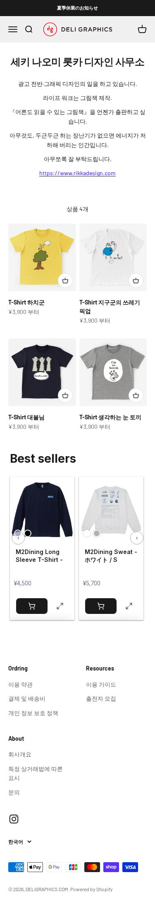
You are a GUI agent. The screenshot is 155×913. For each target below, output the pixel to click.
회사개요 (19, 754)
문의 (14, 792)
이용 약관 (20, 684)
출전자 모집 (101, 698)
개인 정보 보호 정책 (33, 712)
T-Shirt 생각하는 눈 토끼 (110, 417)
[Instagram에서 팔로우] (13, 819)
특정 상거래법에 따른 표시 (35, 773)
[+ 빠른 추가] (65, 280)
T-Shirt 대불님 (26, 417)
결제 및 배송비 (26, 698)
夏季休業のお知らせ (77, 7)
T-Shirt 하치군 (26, 302)
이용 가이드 (101, 684)
